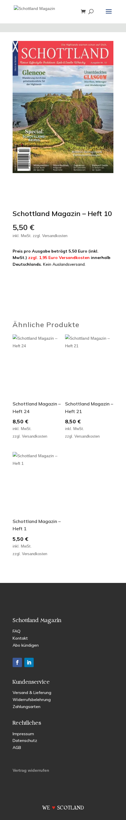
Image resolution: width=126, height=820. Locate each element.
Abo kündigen (26, 645)
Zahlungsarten (26, 706)
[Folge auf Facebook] (17, 662)
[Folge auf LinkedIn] (29, 662)
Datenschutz (25, 740)
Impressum (23, 733)
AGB (17, 747)
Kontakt (20, 638)
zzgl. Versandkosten (50, 236)
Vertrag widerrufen (31, 770)
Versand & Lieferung (32, 692)
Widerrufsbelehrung (32, 699)
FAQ (17, 631)
